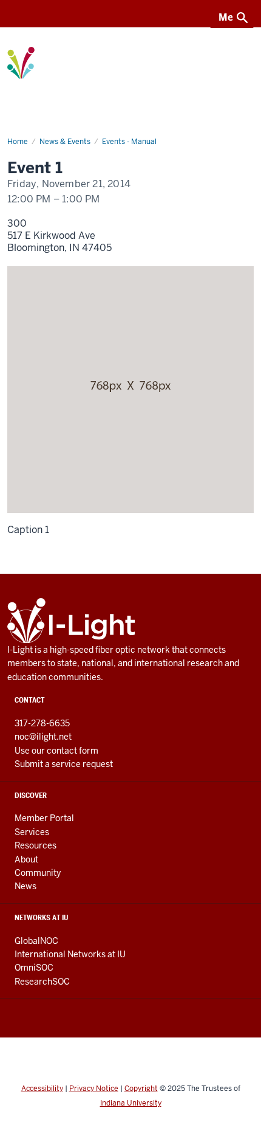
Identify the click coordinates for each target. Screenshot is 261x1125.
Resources (35, 845)
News (25, 886)
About (26, 859)
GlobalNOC (36, 940)
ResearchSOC (42, 981)
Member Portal (44, 818)
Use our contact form (56, 750)
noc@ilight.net (43, 736)
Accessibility (42, 1088)
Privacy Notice (93, 1088)
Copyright (141, 1088)
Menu (232, 17)
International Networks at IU (70, 954)
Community (38, 872)
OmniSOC (34, 967)
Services (32, 832)
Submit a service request (64, 764)
